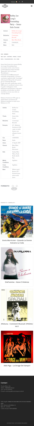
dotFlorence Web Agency (21, 423)
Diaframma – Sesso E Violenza (17, 282)
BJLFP (5, 56)
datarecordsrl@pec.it (10, 405)
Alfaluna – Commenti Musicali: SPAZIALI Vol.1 (17, 325)
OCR (15, 59)
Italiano (13, 2)
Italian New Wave (8, 59)
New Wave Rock (16, 40)
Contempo (9, 56)
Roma (18, 59)
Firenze (14, 56)
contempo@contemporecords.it (14, 391)
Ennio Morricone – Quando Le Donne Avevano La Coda (17, 241)
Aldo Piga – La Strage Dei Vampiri (17, 365)
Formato (5, 186)
